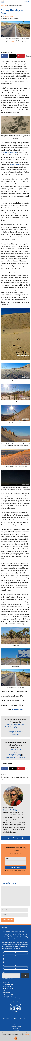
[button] (21, 1)
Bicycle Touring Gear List (15, 724)
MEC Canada (21, 757)
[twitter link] (15, 952)
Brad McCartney (9, 16)
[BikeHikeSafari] (2, 1)
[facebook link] (15, 959)
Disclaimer (15, 1028)
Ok (16, 1038)
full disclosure (14, 41)
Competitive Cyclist (12, 750)
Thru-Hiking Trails (8, 994)
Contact (16, 1024)
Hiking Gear (6, 982)
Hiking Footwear (7, 986)
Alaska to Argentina (10, 777)
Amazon (23, 750)
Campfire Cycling (15, 755)
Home (2, 5)
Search (4, 972)
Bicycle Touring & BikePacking (11, 998)
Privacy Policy (16, 1030)
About (15, 1023)
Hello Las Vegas (17, 710)
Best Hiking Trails (7, 996)
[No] (29, 1036)
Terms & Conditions (16, 1026)
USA (6, 5)
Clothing (5, 990)
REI (15, 752)
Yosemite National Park (9, 152)
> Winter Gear (6, 992)
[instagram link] (15, 956)
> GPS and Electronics (8, 988)
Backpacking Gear (8, 984)
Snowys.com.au (10, 757)
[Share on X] (13, 56)
